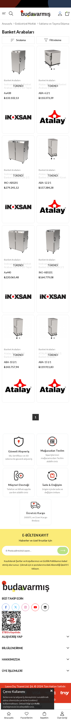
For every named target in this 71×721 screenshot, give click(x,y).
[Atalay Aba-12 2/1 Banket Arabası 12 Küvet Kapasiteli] (53, 152)
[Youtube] (35, 607)
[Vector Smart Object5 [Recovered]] (25, 586)
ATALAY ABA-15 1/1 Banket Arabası (50, 355)
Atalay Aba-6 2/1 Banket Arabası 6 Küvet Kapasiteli (52, 86)
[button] (51, 69)
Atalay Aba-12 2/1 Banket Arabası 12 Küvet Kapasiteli (52, 176)
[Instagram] (25, 607)
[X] (15, 607)
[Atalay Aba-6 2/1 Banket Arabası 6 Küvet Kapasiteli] (53, 62)
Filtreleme (55, 40)
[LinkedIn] (45, 607)
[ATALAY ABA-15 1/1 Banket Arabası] (53, 331)
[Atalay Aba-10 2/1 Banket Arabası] (18, 331)
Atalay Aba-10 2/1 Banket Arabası (14, 355)
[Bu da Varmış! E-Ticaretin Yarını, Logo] (36, 14)
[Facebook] (5, 607)
